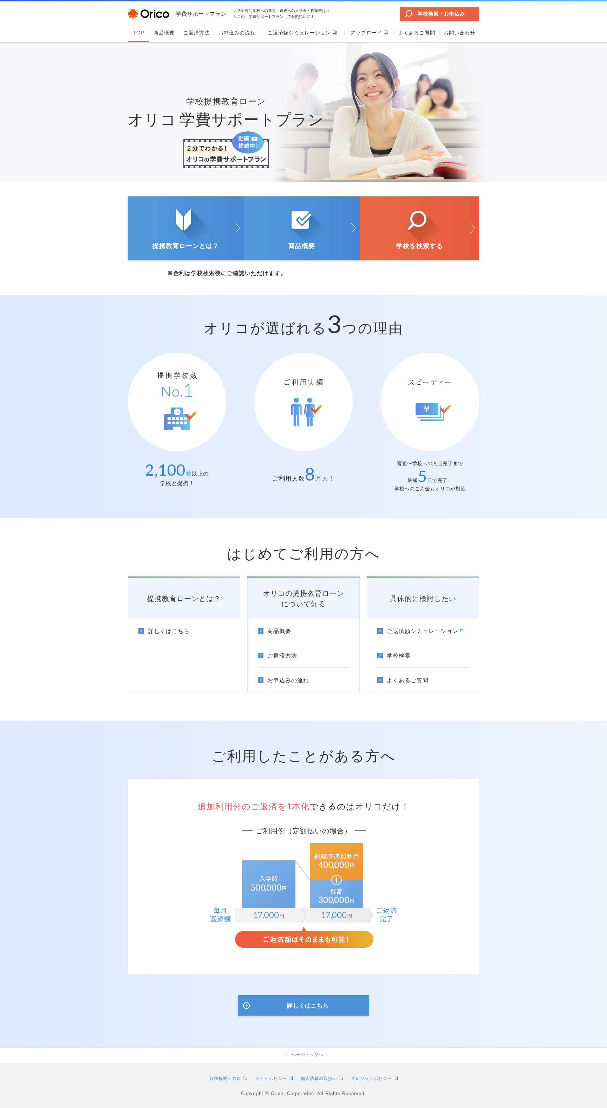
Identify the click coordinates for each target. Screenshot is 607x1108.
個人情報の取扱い (319, 1078)
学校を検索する (419, 245)
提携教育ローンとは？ (185, 245)
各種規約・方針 (225, 1078)
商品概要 (301, 245)
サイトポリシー (271, 1078)
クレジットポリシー (371, 1078)
